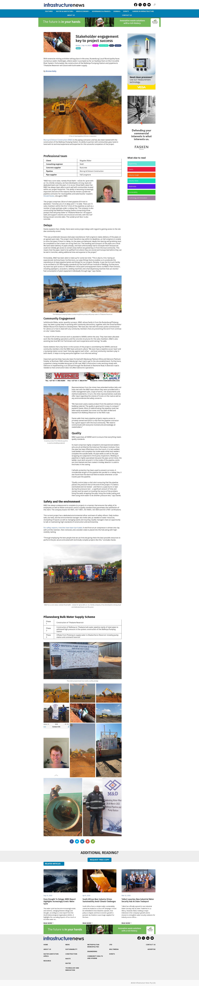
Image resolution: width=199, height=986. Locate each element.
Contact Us (127, 15)
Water (78, 48)
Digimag (116, 11)
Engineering (133, 164)
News (111, 45)
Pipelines (118, 45)
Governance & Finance (101, 11)
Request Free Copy (99, 859)
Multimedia (132, 186)
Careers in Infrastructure (143, 11)
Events (126, 11)
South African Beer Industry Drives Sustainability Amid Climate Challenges (99, 900)
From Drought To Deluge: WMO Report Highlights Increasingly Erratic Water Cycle (60, 901)
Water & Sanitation (64, 11)
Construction (71, 954)
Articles (95, 45)
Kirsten (78, 45)
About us (71, 15)
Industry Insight (134, 175)
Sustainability (133, 192)
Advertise (151, 949)
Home (46, 945)
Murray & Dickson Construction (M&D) (58, 140)
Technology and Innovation (138, 198)
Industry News (104, 45)
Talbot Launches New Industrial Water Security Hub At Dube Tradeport (138, 900)
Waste (68, 959)
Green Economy (82, 11)
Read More (48, 923)
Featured (49, 11)
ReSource (47, 961)
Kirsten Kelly (51, 71)
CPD (110, 945)
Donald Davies (49, 196)
